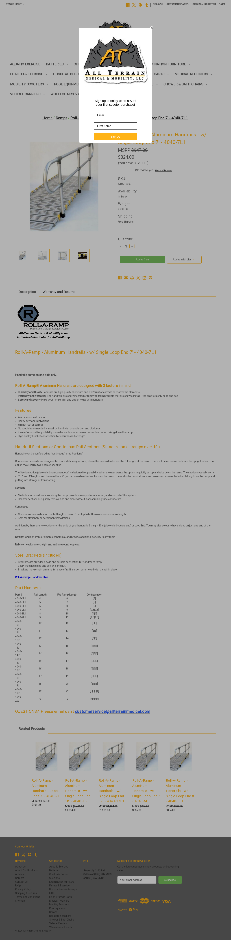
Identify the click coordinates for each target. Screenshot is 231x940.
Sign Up (115, 136)
